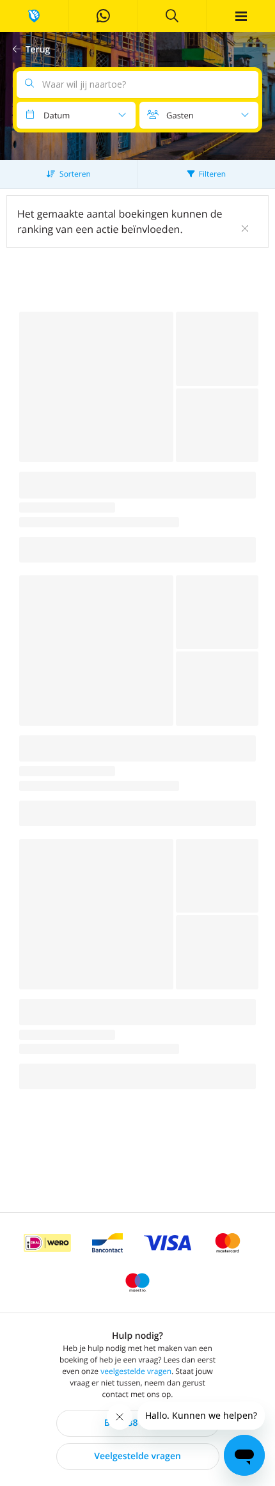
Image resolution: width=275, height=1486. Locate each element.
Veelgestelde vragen (137, 1456)
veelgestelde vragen (135, 1371)
